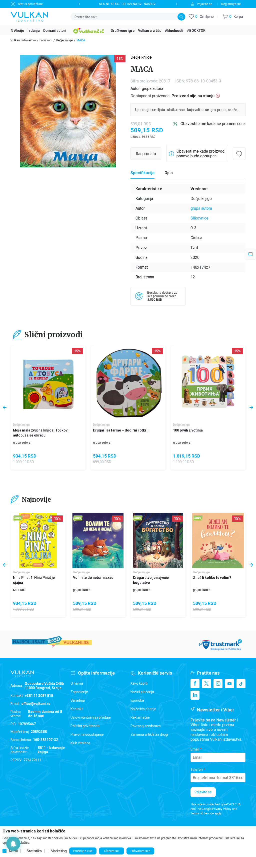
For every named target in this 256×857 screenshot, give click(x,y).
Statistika (34, 851)
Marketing (59, 851)
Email (194, 749)
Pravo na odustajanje (87, 734)
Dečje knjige (64, 40)
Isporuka (137, 700)
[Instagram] (218, 683)
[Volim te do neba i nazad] (98, 540)
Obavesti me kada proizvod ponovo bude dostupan (200, 153)
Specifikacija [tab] (142, 172)
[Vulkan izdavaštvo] (29, 16)
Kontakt (76, 709)
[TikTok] (241, 683)
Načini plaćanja (142, 692)
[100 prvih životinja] (208, 382)
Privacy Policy (221, 809)
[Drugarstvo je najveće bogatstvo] (158, 540)
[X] (206, 683)
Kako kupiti (139, 683)
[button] (233, 16)
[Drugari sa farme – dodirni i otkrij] (128, 382)
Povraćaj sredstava (145, 726)
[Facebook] (195, 683)
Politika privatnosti (85, 726)
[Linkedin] (195, 695)
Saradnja (77, 700)
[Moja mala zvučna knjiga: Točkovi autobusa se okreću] (48, 382)
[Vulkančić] (88, 30)
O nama (76, 683)
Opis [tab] (168, 172)
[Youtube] (229, 683)
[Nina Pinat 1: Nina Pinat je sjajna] (38, 540)
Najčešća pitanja (143, 709)
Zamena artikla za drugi (149, 734)
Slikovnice (199, 218)
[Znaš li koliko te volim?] (218, 540)
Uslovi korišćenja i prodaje (90, 717)
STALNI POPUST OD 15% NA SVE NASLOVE (128, 4)
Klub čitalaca (80, 743)
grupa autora (152, 88)
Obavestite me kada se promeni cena (213, 123)
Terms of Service (202, 813)
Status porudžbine (30, 4)
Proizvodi (46, 40)
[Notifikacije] (13, 844)
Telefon (196, 770)
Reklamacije (140, 717)
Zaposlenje (79, 692)
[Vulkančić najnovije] (18, 518)
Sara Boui (19, 590)
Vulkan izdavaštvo (23, 40)
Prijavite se (203, 792)
